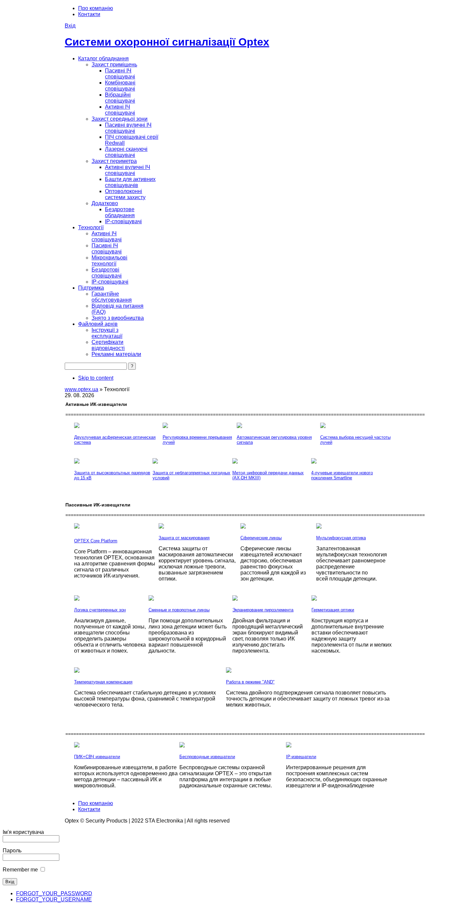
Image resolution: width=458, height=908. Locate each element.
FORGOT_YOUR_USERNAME (54, 899)
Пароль (12, 850)
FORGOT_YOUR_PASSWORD (54, 893)
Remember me (20, 869)
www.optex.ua (81, 389)
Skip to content (95, 378)
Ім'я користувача (23, 832)
